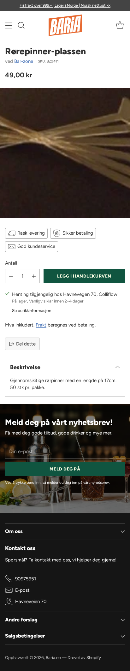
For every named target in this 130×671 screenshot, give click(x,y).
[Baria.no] (65, 25)
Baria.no (53, 657)
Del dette (26, 344)
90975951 (25, 579)
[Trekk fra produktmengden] (11, 276)
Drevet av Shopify (84, 657)
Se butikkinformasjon (31, 310)
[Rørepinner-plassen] (65, 153)
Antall (11, 263)
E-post (22, 590)
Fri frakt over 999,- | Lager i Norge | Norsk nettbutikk (65, 5)
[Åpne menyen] (8, 25)
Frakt (41, 325)
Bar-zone (23, 61)
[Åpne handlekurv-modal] (119, 25)
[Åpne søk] (21, 25)
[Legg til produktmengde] (33, 276)
